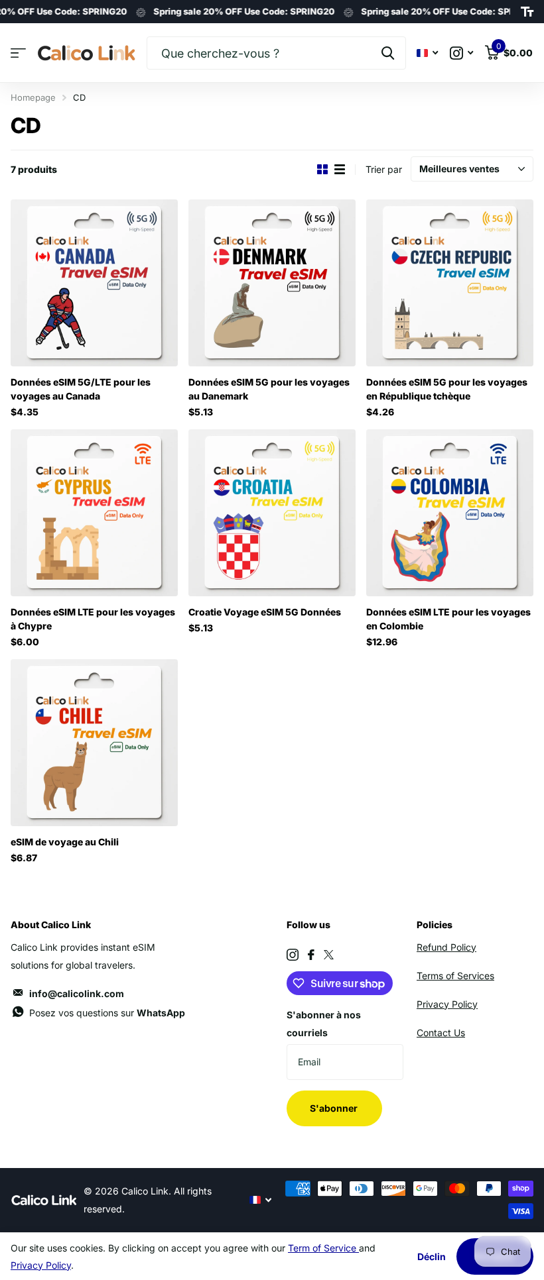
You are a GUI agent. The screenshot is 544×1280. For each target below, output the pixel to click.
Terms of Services (455, 975)
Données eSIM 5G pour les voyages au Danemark (269, 388)
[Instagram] (293, 955)
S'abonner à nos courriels (324, 1023)
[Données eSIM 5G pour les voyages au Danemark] (272, 282)
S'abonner (335, 1108)
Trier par (384, 169)
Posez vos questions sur (107, 1012)
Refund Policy (446, 947)
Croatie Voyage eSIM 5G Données (264, 611)
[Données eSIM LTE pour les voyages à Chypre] (94, 512)
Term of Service (323, 1247)
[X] (329, 954)
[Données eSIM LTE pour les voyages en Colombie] (449, 512)
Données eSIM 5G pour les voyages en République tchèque (446, 388)
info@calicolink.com (76, 993)
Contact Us (441, 1032)
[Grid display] (322, 169)
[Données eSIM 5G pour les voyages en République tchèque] (449, 282)
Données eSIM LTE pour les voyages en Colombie (448, 618)
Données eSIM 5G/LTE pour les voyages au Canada (81, 388)
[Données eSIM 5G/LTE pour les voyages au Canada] (94, 282)
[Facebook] (311, 954)
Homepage (33, 97)
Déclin (431, 1256)
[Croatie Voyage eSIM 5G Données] (272, 512)
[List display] (339, 169)
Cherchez (388, 53)
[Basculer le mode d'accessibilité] (527, 12)
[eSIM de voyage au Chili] (94, 742)
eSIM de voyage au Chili (65, 841)
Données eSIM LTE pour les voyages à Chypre (93, 618)
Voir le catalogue (18, 53)
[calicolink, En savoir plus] (461, 53)
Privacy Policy (447, 1004)
